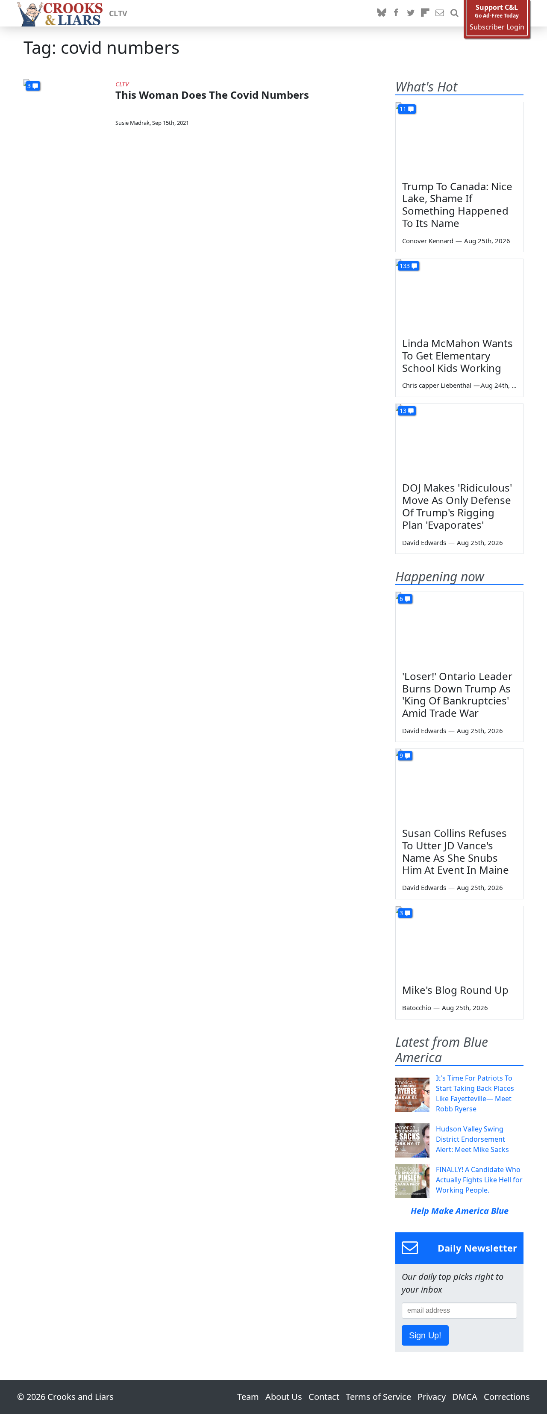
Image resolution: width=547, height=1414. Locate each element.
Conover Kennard (427, 240)
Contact (324, 1396)
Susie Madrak (132, 123)
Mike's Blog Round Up (455, 990)
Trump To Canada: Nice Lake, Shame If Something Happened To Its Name (457, 204)
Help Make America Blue (460, 1211)
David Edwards (424, 542)
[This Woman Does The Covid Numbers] (66, 103)
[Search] (454, 13)
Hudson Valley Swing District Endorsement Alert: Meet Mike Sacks (472, 1139)
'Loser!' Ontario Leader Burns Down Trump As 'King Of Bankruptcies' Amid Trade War (457, 694)
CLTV (118, 13)
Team (248, 1396)
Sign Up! (425, 1335)
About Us (283, 1396)
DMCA (464, 1396)
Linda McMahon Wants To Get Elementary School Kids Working (457, 355)
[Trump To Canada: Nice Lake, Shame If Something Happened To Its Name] (459, 138)
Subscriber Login (497, 27)
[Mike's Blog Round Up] (459, 942)
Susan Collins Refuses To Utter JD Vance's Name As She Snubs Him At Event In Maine (455, 851)
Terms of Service (378, 1396)
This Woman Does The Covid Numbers (212, 95)
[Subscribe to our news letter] (440, 13)
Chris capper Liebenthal (436, 385)
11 (403, 109)
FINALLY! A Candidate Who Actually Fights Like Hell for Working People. (479, 1180)
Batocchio (416, 1007)
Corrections (507, 1396)
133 (405, 266)
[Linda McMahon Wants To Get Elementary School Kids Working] (459, 295)
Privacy (432, 1396)
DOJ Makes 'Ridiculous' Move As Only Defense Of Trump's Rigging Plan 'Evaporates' (457, 505)
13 (403, 411)
